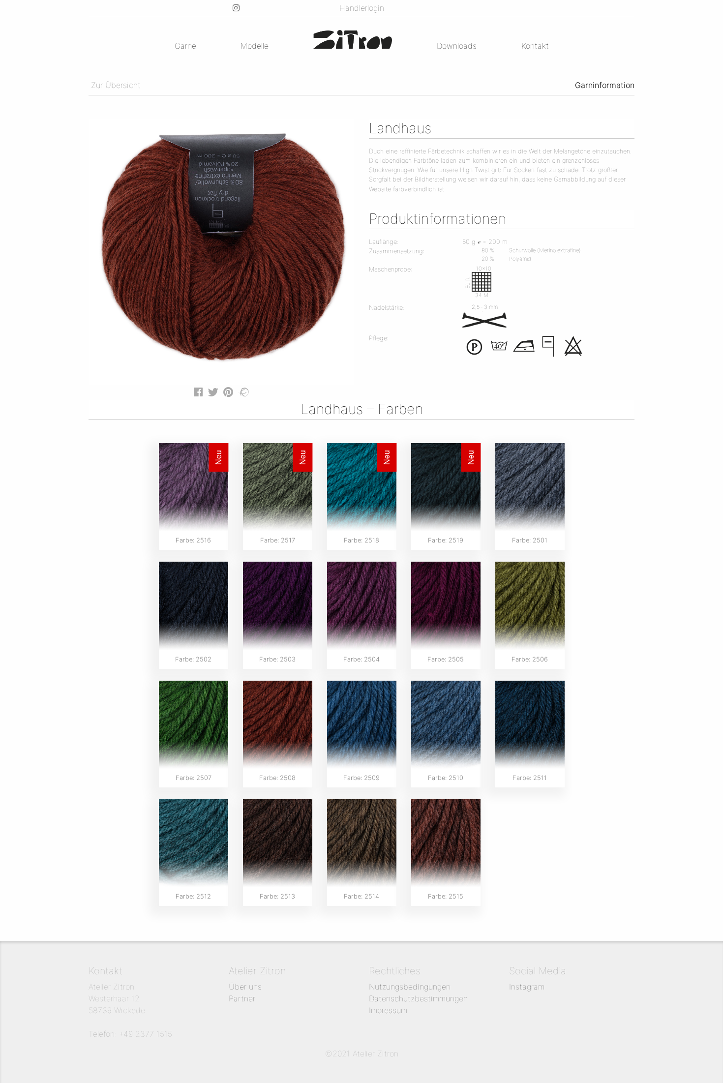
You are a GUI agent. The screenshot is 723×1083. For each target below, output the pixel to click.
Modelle (255, 46)
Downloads (457, 46)
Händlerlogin (361, 8)
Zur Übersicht (115, 85)
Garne (185, 46)
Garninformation (604, 85)
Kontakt (535, 46)
